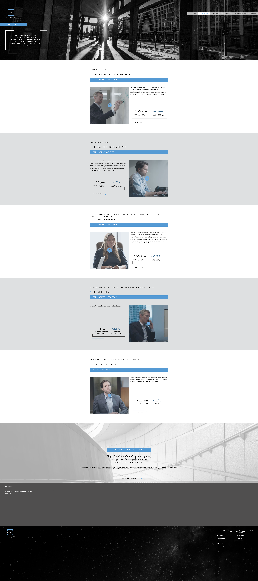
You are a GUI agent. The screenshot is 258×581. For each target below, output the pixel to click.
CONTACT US (97, 193)
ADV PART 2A (242, 535)
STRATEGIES (221, 535)
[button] (110, 105)
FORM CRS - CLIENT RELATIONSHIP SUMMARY (238, 531)
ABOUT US (222, 533)
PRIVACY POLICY (240, 541)
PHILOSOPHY (221, 538)
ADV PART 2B (242, 538)
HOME (224, 530)
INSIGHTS (222, 541)
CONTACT (223, 546)
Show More (8, 493)
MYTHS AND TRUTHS (219, 543)
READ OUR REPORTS (129, 478)
